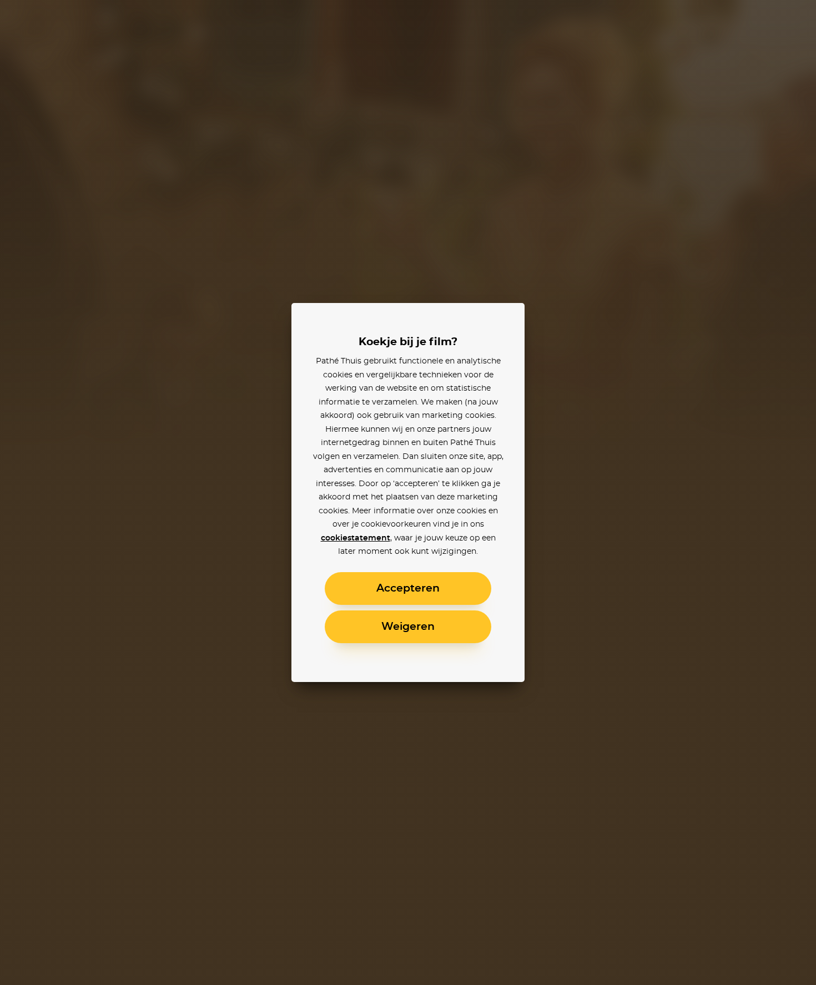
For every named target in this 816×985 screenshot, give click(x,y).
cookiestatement (355, 538)
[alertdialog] (408, 492)
